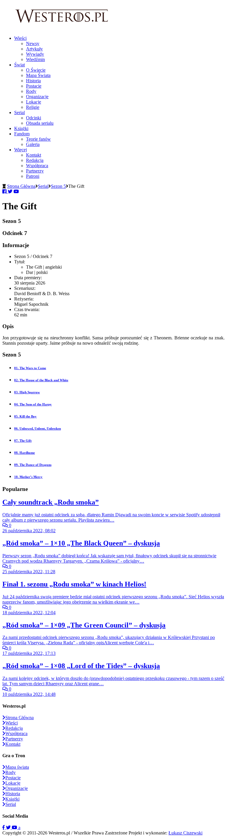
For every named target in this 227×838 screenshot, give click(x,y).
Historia (33, 80)
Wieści (20, 38)
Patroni (32, 176)
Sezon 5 (58, 186)
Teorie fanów (38, 139)
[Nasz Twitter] (9, 827)
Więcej (20, 149)
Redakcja (34, 160)
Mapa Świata (38, 75)
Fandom (22, 133)
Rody (31, 91)
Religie (32, 107)
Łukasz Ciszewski (185, 832)
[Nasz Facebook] (4, 827)
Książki (21, 128)
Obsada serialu (39, 123)
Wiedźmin (35, 59)
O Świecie (36, 70)
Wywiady (35, 54)
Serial (19, 112)
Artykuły (34, 48)
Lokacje (33, 101)
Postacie (33, 85)
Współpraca (37, 165)
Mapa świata (17, 767)
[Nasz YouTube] (15, 827)
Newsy (32, 43)
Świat (19, 64)
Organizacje (37, 96)
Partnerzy (35, 170)
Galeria (33, 144)
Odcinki (33, 117)
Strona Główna (21, 186)
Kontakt (33, 154)
